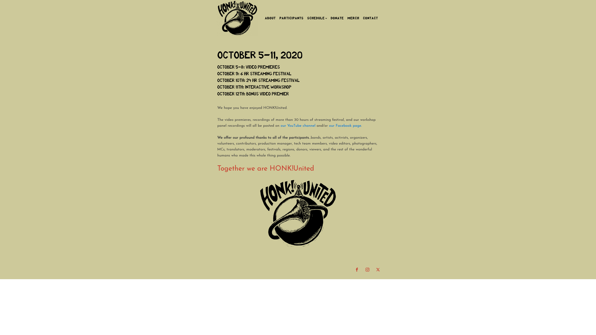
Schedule (316, 18)
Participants (292, 18)
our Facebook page (345, 126)
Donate (337, 18)
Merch (353, 18)
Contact (370, 18)
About (270, 18)
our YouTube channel (298, 126)
